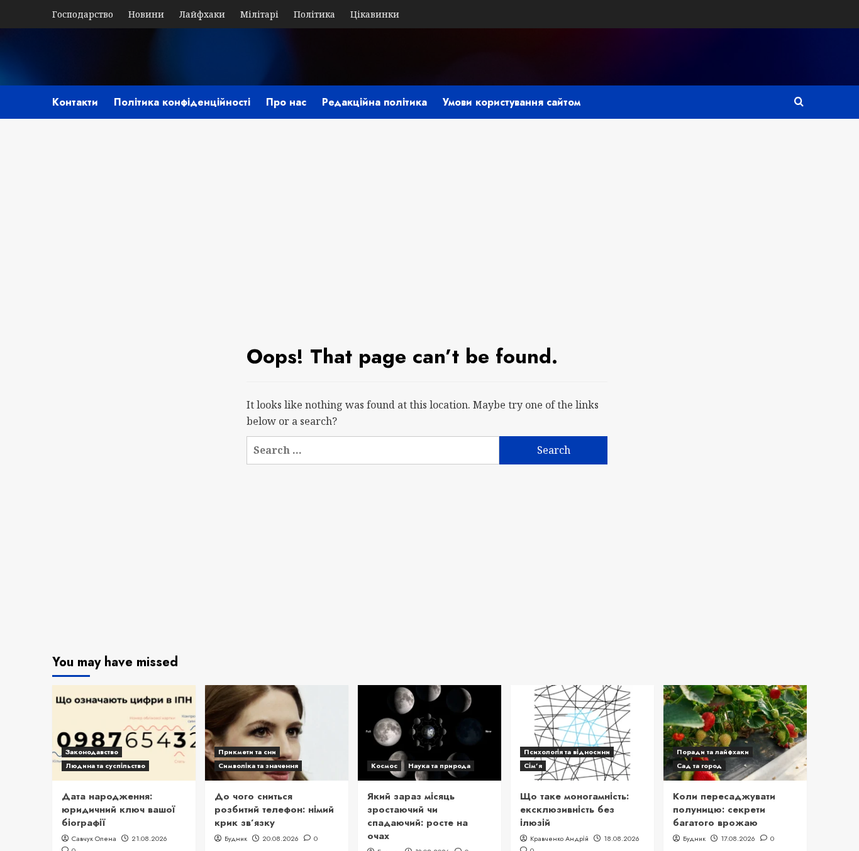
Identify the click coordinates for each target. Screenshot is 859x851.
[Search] (799, 102)
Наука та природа (439, 765)
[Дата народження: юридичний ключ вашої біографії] (124, 733)
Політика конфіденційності (182, 102)
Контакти (75, 102)
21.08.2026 (149, 838)
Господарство (82, 14)
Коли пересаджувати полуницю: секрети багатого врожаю (724, 809)
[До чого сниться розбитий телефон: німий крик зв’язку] (276, 733)
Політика (314, 14)
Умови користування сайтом (511, 102)
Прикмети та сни (247, 752)
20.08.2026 (280, 838)
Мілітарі (259, 14)
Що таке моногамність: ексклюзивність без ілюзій (574, 809)
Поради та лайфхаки (713, 752)
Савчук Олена (94, 838)
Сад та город (699, 765)
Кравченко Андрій (559, 838)
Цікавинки (374, 14)
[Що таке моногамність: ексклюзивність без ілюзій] (582, 733)
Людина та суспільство (105, 765)
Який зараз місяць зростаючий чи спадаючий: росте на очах (417, 816)
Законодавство (91, 752)
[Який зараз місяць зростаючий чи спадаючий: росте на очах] (429, 733)
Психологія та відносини (567, 752)
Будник (235, 838)
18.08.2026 (622, 838)
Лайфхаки (202, 14)
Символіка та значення (258, 765)
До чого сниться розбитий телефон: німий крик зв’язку (274, 809)
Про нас (286, 102)
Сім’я (533, 765)
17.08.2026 (738, 838)
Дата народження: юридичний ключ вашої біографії (118, 809)
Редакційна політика (374, 102)
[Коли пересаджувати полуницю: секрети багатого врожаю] (735, 733)
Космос (384, 765)
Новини (146, 14)
